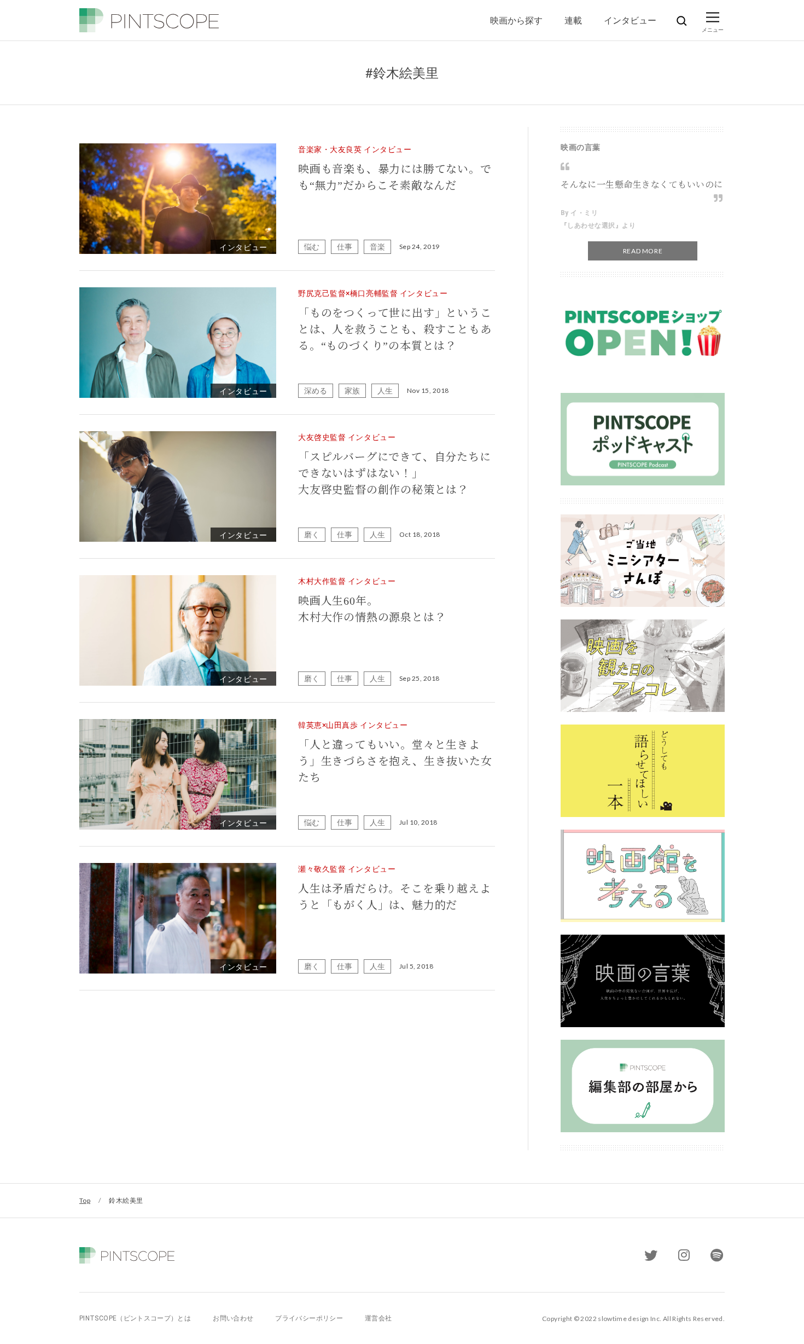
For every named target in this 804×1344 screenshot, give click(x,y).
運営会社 (378, 1318)
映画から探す (516, 20)
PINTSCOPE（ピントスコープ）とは (135, 1318)
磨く (311, 534)
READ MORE (642, 251)
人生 (385, 390)
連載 (573, 20)
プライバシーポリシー (309, 1318)
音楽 (377, 246)
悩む (311, 246)
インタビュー (630, 20)
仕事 (344, 246)
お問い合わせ (233, 1318)
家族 (352, 390)
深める (315, 390)
